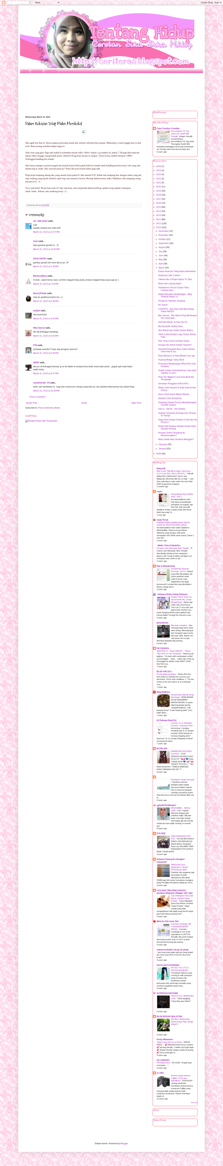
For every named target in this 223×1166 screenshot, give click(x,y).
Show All (194, 1102)
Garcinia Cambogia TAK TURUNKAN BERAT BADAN (181, 926)
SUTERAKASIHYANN (167, 993)
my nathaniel (163, 1060)
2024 (159, 170)
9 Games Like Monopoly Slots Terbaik (173, 548)
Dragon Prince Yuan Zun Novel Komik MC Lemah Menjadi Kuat (181, 599)
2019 (159, 191)
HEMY (36, 362)
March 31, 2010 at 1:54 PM (45, 284)
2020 (159, 186)
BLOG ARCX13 (164, 671)
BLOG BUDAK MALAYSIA (169, 1016)
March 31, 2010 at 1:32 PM (45, 266)
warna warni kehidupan (168, 965)
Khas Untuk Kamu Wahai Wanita (173, 394)
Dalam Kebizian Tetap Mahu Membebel (177, 271)
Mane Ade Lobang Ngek (169, 283)
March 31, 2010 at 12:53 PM (46, 249)
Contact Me (51, 70)
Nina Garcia (39, 328)
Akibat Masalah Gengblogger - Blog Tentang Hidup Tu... (175, 295)
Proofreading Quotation (167, 674)
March (162, 267)
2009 (159, 453)
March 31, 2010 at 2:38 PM (45, 301)
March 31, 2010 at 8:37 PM (45, 373)
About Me (36, 70)
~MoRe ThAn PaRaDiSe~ (169, 545)
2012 (159, 219)
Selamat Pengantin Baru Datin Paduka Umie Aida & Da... (176, 350)
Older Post (136, 403)
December (164, 231)
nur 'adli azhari (40, 221)
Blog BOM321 (163, 692)
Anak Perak (162, 520)
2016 (159, 203)
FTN (35, 345)
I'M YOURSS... (163, 648)
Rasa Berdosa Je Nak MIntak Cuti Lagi (176, 356)
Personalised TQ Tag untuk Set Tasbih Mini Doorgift (180, 133)
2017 (159, 199)
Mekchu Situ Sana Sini (168, 921)
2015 (159, 207)
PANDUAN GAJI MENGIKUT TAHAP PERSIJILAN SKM (179, 867)
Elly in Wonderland (166, 566)
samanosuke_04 (41, 383)
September (164, 243)
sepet (159, 491)
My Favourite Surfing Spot (170, 326)
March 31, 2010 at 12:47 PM (46, 232)
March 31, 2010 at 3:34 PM (45, 318)
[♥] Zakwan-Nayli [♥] (166, 720)
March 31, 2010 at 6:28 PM (45, 353)
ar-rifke (160, 1073)
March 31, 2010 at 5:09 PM (45, 336)
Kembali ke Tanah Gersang (182, 780)
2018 (159, 195)
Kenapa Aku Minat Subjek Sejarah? (175, 345)
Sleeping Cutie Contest (169, 275)
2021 (159, 182)
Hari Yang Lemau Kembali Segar (173, 341)
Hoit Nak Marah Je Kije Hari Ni (172, 322)
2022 (159, 178)
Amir (35, 241)
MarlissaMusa (40, 276)
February (163, 444)
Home (25, 70)
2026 (159, 166)
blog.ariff (161, 468)
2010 (159, 227)
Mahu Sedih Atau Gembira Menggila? (176, 439)
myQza (36, 310)
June (161, 255)
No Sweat (162, 305)
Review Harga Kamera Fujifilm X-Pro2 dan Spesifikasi (180, 1078)
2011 (159, 223)
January (163, 448)
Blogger (124, 1143)
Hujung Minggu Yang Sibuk (171, 360)
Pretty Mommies (165, 1039)
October (163, 239)
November (164, 235)
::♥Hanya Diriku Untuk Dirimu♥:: (172, 594)
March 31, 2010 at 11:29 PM (46, 391)
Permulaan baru (164, 1063)
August (162, 247)
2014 (159, 211)
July (161, 251)
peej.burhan (162, 623)
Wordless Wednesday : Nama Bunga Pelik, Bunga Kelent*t (182, 1021)
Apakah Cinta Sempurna (170, 398)
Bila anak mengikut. (179, 625)
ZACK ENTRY (40, 258)
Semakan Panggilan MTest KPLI (173, 383)
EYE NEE (161, 833)
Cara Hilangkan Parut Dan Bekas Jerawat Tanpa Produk (182, 898)
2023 (159, 174)
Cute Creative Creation (168, 128)
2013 (159, 215)
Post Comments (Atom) (49, 408)
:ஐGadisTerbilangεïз (166, 805)
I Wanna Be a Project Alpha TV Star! (175, 279)
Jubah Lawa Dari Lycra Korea (169, 1042)
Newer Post (31, 403)
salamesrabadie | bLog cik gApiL (173, 949)
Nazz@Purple (40, 293)
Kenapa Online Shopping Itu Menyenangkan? (171, 434)
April (161, 263)
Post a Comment (37, 397)
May (161, 259)
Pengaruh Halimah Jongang (171, 301)
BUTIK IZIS (162, 748)
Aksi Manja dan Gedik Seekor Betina (175, 330)
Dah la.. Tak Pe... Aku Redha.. (172, 409)
